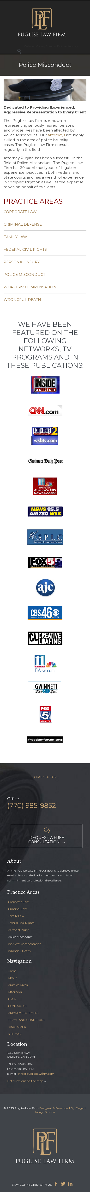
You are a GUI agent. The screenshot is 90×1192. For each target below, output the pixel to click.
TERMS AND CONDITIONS (26, 1020)
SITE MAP (15, 1034)
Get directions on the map (25, 1081)
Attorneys (15, 992)
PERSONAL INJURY (22, 262)
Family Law (16, 916)
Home (12, 971)
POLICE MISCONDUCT (24, 274)
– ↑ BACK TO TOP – (45, 777)
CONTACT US (17, 1006)
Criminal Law (17, 909)
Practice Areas (18, 985)
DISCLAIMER (17, 1027)
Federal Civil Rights (21, 923)
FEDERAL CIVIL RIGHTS (25, 249)
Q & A (12, 999)
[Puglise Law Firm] (42, 21)
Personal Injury (18, 930)
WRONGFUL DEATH (22, 299)
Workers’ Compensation (24, 944)
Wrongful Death (19, 951)
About (12, 978)
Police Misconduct (20, 937)
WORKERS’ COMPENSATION (30, 287)
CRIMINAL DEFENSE (23, 224)
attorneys (56, 135)
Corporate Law (18, 902)
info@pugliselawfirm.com (36, 1073)
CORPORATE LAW (20, 211)
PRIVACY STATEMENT (23, 1013)
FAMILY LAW (15, 237)
